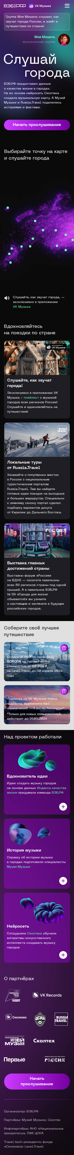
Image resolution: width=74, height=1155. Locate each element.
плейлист (31, 397)
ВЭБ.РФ (58, 792)
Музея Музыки (18, 867)
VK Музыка (22, 306)
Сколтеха (34, 933)
